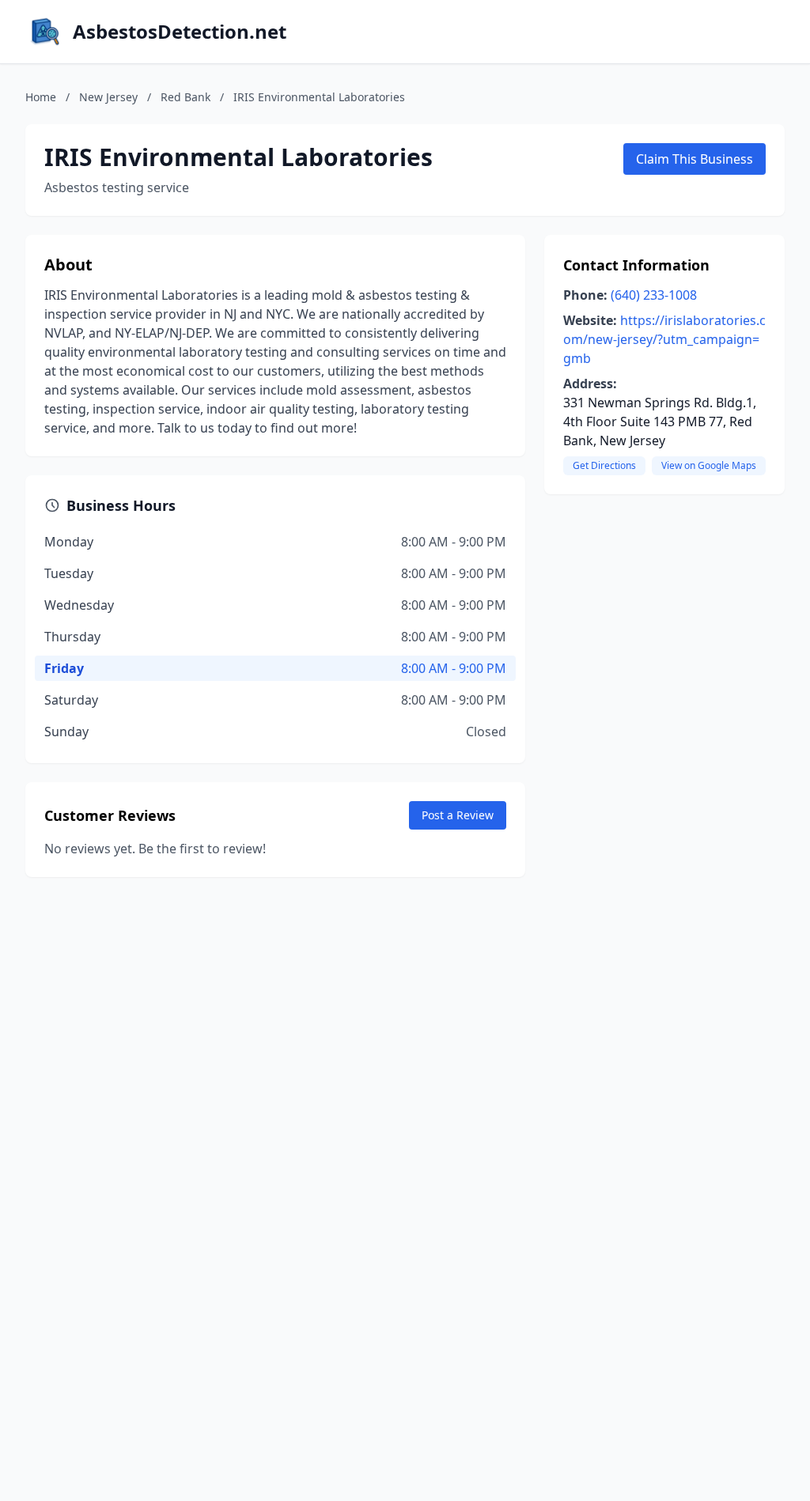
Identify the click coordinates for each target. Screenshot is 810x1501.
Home (40, 96)
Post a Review (458, 814)
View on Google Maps (708, 465)
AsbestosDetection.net (179, 31)
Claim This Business (694, 159)
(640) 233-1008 (654, 295)
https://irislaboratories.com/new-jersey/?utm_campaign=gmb (664, 339)
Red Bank (185, 96)
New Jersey (108, 96)
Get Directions (604, 465)
